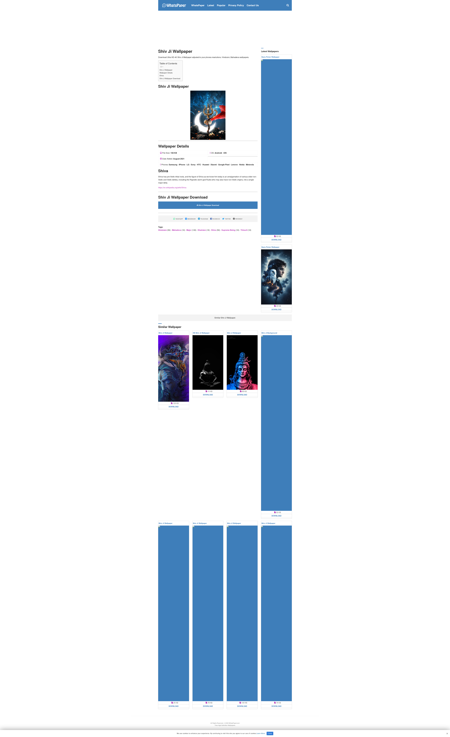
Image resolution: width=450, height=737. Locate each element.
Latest (210, 5)
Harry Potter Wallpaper (270, 57)
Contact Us (253, 5)
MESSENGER (191, 219)
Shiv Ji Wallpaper (165, 70)
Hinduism (162, 230)
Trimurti (244, 230)
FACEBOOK (216, 219)
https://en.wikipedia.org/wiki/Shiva (172, 187)
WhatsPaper (197, 5)
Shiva (161, 75)
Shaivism (202, 230)
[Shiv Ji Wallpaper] (207, 115)
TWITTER (228, 219)
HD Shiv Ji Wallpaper (201, 333)
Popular (221, 5)
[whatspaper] (174, 5)
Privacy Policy (236, 5)
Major (189, 230)
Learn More (261, 733)
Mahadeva (177, 230)
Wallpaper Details (165, 72)
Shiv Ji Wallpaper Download (169, 78)
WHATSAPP (179, 219)
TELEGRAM (204, 219)
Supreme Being (228, 230)
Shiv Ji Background (269, 333)
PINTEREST (238, 219)
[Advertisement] (225, 29)
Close (270, 733)
